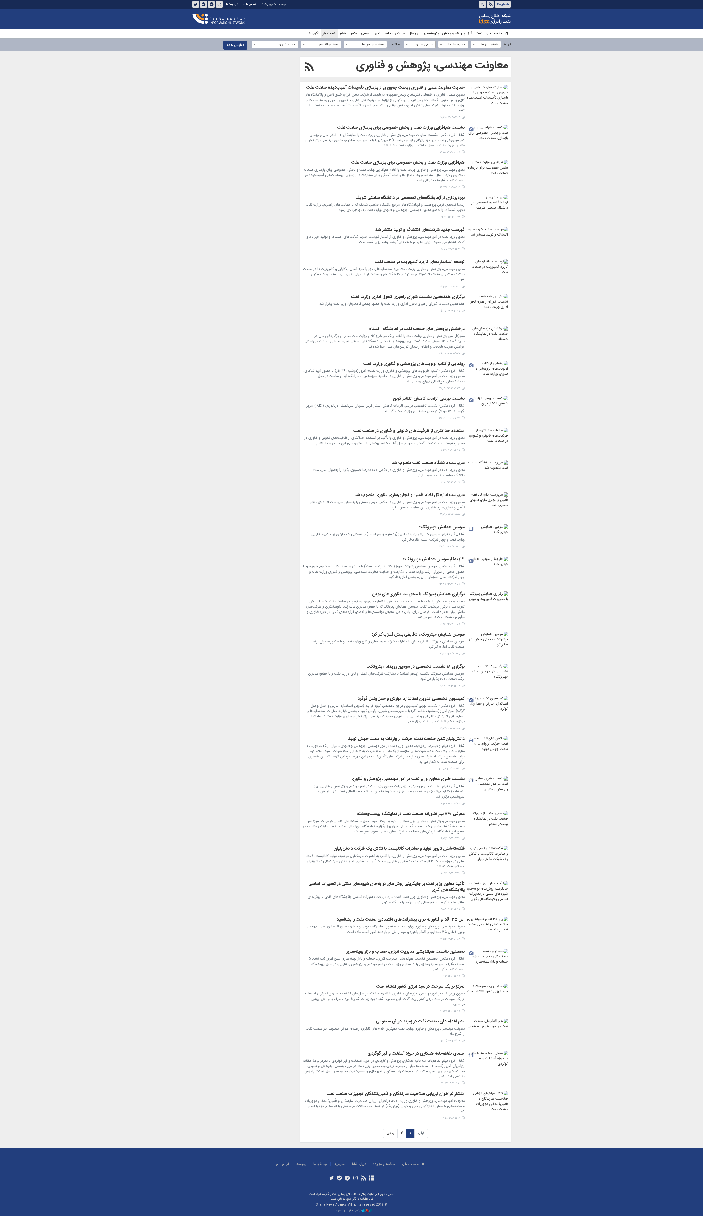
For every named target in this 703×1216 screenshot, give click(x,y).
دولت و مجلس (394, 33)
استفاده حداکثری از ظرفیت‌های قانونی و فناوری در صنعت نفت (409, 431)
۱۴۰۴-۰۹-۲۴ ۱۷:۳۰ (449, 388)
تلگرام (211, 4)
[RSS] (309, 68)
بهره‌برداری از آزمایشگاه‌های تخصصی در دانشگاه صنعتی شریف (410, 198)
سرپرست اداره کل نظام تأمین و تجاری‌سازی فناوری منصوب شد (410, 495)
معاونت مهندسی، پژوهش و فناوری (432, 66)
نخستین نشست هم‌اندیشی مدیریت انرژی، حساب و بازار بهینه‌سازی (405, 952)
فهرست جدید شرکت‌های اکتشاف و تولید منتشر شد (420, 230)
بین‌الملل (414, 33)
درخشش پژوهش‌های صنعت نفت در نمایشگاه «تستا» (417, 329)
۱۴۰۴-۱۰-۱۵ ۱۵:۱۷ (450, 311)
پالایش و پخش (453, 33)
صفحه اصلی (494, 33)
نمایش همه (235, 45)
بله (203, 4)
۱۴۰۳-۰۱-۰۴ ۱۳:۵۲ (449, 939)
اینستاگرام (219, 4)
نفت (479, 33)
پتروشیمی (431, 33)
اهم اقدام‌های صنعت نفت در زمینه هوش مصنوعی (420, 1022)
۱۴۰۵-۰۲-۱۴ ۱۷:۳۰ (449, 117)
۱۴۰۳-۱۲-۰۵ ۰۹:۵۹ (449, 624)
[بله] (339, 1179)
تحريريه (339, 1164)
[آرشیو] (371, 1179)
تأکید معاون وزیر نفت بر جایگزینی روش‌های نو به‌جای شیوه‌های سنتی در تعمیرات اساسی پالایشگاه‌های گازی (386, 887)
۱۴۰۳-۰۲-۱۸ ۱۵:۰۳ (450, 909)
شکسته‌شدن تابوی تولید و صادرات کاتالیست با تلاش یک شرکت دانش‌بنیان (399, 849)
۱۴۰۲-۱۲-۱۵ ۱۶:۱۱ (450, 976)
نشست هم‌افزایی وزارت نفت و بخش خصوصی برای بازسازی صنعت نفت (401, 128)
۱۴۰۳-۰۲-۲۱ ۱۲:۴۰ (450, 803)
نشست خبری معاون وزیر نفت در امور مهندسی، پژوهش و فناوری (407, 779)
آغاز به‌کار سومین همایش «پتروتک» (433, 560)
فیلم (343, 33)
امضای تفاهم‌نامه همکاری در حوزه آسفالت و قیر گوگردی (416, 1054)
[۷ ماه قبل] (487, 308)
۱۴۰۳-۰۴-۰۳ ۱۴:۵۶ (449, 768)
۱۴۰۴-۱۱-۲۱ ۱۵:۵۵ (450, 249)
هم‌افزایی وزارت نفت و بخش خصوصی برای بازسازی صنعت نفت (408, 163)
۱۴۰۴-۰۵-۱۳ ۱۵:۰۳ (449, 418)
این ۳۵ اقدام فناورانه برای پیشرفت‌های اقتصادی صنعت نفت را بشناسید (401, 920)
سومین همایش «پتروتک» (441, 527)
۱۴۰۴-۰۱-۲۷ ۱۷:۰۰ (450, 482)
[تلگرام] (347, 1179)
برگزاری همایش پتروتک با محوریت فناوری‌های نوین (418, 594)
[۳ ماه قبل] (487, 98)
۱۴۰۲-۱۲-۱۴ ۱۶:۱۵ (450, 1041)
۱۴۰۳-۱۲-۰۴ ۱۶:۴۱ (450, 686)
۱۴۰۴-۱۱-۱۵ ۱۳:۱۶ (450, 286)
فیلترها (395, 44)
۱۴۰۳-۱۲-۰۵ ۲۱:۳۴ (449, 546)
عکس (353, 33)
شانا (476, 19)
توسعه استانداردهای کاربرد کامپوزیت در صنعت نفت (420, 262)
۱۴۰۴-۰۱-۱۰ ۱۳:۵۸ (449, 514)
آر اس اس (282, 1164)
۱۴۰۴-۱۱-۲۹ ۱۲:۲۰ (450, 217)
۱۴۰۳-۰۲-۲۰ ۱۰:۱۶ (450, 873)
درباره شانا (232, 4)
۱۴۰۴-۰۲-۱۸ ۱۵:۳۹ (449, 450)
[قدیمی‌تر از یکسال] (487, 409)
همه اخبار (329, 33)
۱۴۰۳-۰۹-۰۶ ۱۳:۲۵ (449, 728)
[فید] (363, 1179)
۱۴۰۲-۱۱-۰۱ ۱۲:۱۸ (451, 1118)
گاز (470, 33)
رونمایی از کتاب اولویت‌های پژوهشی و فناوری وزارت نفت (414, 364)
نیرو (377, 33)
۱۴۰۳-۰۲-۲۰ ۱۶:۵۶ (450, 838)
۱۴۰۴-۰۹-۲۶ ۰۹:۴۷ (449, 353)
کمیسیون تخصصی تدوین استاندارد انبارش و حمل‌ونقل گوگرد (411, 699)
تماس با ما (249, 4)
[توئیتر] (331, 1179)
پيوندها (301, 1164)
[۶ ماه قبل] (487, 208)
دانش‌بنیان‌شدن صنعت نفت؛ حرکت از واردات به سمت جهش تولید (406, 739)
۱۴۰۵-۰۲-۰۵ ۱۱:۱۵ (450, 152)
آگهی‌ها (313, 33)
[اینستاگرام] (355, 1179)
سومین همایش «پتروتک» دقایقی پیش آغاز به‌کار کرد (418, 635)
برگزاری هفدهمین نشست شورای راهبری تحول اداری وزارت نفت (408, 297)
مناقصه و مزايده (384, 1164)
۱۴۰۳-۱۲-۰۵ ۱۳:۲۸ (449, 584)
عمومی (366, 33)
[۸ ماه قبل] (487, 340)
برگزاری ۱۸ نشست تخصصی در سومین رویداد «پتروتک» (415, 667)
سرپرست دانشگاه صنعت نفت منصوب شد (428, 463)
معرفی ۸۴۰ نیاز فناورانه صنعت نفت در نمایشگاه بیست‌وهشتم (410, 814)
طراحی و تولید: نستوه (349, 1211)
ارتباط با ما (320, 1164)
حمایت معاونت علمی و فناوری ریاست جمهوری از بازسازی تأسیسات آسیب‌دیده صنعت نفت (385, 88)
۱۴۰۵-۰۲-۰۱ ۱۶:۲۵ (450, 187)
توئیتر (195, 4)
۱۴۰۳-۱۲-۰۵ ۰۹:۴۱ (450, 653)
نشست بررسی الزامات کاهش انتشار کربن (429, 399)
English (503, 4)
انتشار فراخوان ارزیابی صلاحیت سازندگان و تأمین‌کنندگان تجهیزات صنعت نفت (396, 1094)
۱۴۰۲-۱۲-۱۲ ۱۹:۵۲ (450, 1083)
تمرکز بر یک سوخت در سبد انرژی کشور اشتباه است (420, 987)
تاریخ (507, 44)
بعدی (390, 1133)
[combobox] (486, 44)
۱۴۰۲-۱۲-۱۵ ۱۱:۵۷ (450, 1011)
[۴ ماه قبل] (487, 138)
